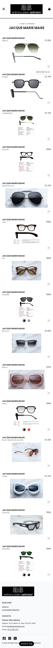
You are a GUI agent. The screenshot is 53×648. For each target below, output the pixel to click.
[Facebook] (4, 639)
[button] (3, 9)
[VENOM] (24, 574)
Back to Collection (27, 24)
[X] (15, 639)
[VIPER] (28, 320)
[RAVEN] (24, 320)
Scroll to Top (26, 644)
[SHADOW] (24, 429)
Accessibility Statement (10, 610)
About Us (5, 607)
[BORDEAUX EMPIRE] (28, 429)
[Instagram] (10, 639)
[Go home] (26, 9)
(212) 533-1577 (13, 629)
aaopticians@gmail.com (15, 626)
